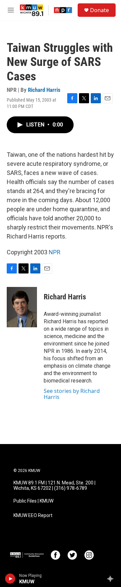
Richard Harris (44, 89)
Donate (99, 10)
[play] (10, 578)
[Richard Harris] (22, 307)
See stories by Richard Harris (72, 394)
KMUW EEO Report (32, 515)
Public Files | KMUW (33, 501)
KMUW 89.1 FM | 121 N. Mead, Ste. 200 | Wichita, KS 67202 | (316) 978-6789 (54, 485)
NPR (55, 252)
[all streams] (112, 578)
